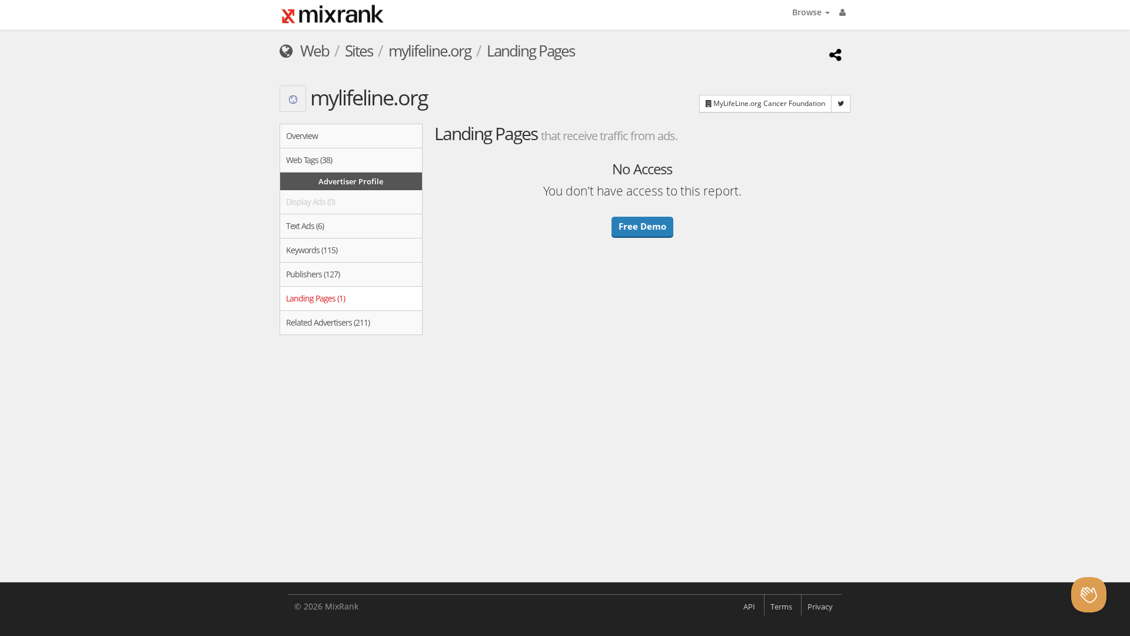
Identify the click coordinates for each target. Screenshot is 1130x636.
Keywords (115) (311, 250)
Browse (808, 12)
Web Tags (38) (309, 159)
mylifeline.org (429, 50)
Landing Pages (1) (315, 298)
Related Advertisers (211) (328, 322)
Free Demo (642, 226)
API (749, 606)
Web (313, 50)
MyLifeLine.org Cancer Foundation (768, 103)
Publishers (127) (313, 274)
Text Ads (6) (305, 225)
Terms (781, 606)
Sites (359, 50)
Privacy (820, 606)
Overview (302, 135)
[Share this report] (834, 54)
